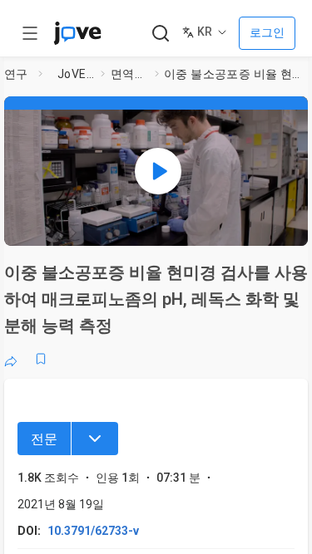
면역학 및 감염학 (129, 74)
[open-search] (160, 34)
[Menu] (95, 438)
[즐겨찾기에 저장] (40, 358)
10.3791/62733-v (93, 530)
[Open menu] (30, 33)
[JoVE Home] (77, 33)
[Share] (10, 358)
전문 (44, 439)
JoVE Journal (75, 74)
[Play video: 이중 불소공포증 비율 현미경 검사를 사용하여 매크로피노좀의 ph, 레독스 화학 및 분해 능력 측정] (158, 171)
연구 (16, 74)
